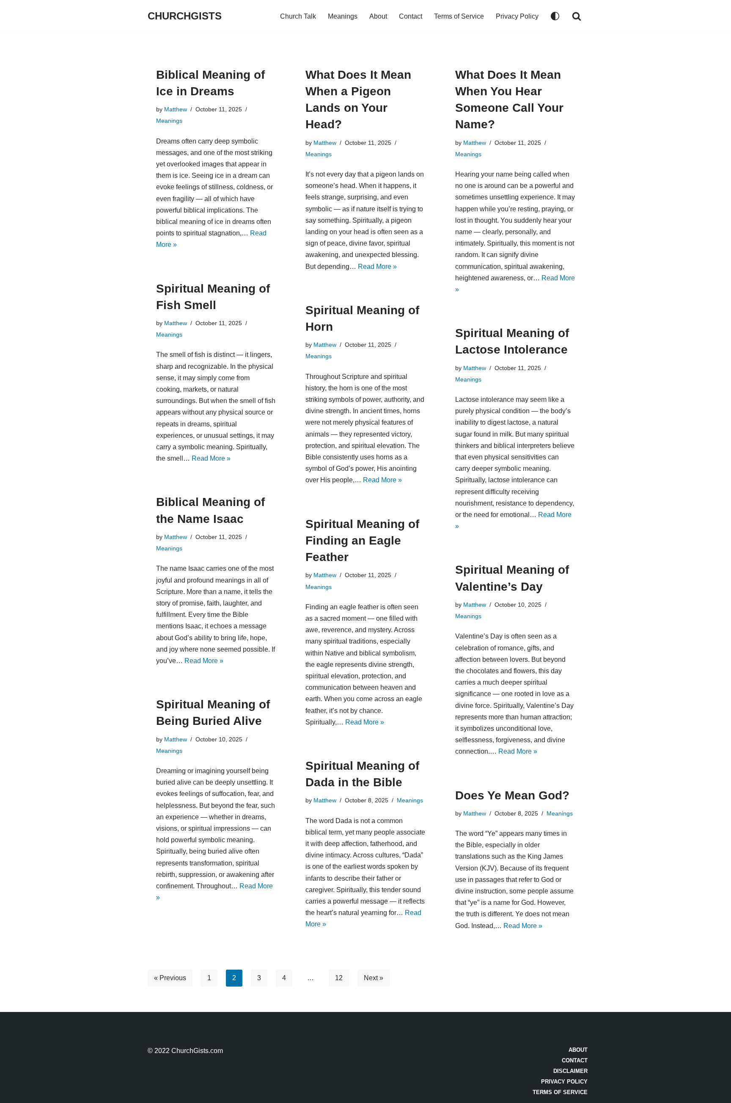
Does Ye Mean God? (512, 795)
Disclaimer (570, 1071)
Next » (373, 977)
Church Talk (298, 16)
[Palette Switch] (555, 16)
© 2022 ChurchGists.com (185, 1050)
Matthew (175, 109)
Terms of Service (459, 16)
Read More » (377, 266)
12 (339, 977)
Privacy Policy (517, 16)
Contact (410, 16)
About (378, 16)
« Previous (170, 977)
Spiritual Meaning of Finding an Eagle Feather (362, 540)
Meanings (342, 16)
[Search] (576, 16)
